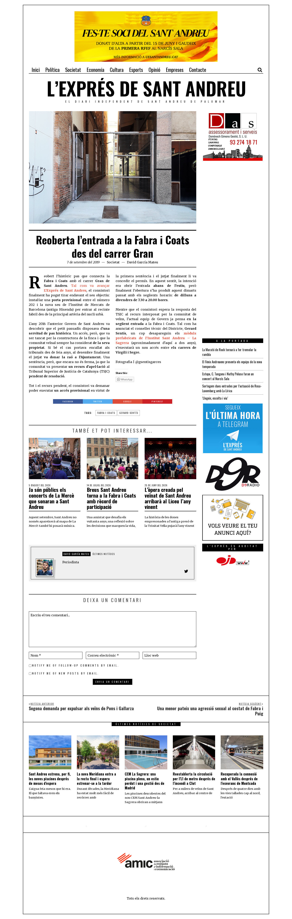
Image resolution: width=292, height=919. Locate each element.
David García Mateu (142, 262)
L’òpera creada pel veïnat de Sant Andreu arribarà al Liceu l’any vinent (168, 498)
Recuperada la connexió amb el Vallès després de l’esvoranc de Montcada (239, 778)
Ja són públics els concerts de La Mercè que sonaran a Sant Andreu (51, 498)
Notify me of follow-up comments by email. (75, 665)
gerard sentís (128, 412)
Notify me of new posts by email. (65, 673)
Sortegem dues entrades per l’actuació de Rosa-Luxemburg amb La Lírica (232, 388)
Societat (113, 262)
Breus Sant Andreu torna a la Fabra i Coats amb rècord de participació (111, 498)
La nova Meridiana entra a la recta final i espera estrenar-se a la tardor (96, 778)
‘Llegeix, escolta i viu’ (215, 398)
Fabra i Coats (106, 412)
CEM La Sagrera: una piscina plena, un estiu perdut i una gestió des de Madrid (144, 780)
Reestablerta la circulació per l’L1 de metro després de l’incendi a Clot (194, 778)
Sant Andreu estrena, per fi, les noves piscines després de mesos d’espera (50, 778)
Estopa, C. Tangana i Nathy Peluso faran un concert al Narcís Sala (228, 376)
